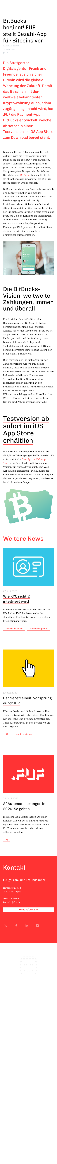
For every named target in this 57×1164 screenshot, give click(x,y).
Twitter (6, 926)
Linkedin (27, 926)
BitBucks (25, 175)
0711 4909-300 (11, 899)
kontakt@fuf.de (11, 902)
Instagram (38, 926)
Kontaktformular (28, 909)
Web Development (38, 628)
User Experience (14, 628)
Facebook (16, 926)
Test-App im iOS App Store (24, 461)
